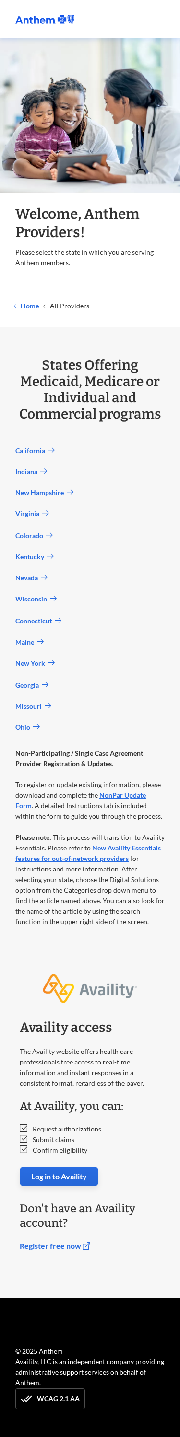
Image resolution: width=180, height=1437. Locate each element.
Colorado (30, 536)
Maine (26, 642)
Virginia (28, 513)
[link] (44, 19)
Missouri (30, 706)
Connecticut (35, 621)
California (31, 450)
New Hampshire (41, 492)
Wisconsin (32, 599)
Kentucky (31, 557)
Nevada (28, 578)
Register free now (51, 1245)
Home (29, 306)
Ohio (24, 727)
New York (31, 663)
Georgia (28, 685)
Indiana (27, 471)
